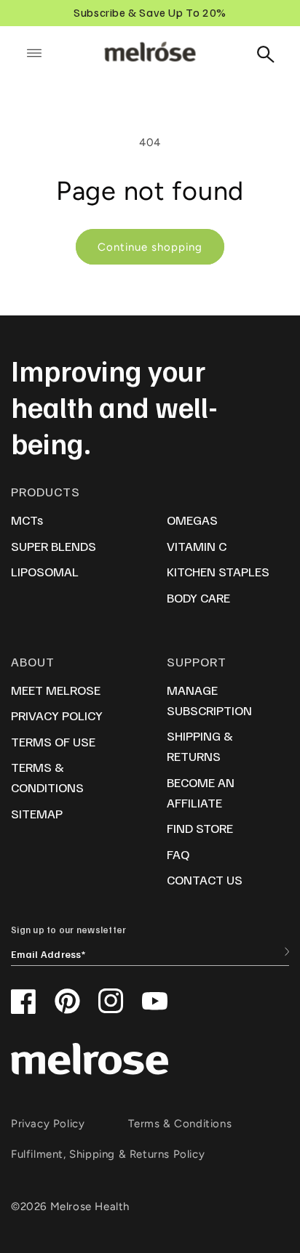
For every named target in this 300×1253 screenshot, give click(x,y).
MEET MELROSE (55, 690)
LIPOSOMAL (45, 571)
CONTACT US (204, 879)
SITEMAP (37, 813)
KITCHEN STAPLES (218, 571)
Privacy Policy (47, 1123)
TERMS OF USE (53, 741)
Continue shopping (150, 247)
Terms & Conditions (180, 1123)
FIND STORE (200, 828)
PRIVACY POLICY (57, 715)
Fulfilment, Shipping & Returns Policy (108, 1154)
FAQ (178, 854)
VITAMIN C (196, 546)
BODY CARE (198, 597)
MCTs (27, 520)
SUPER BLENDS (53, 546)
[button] (34, 53)
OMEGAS (192, 520)
